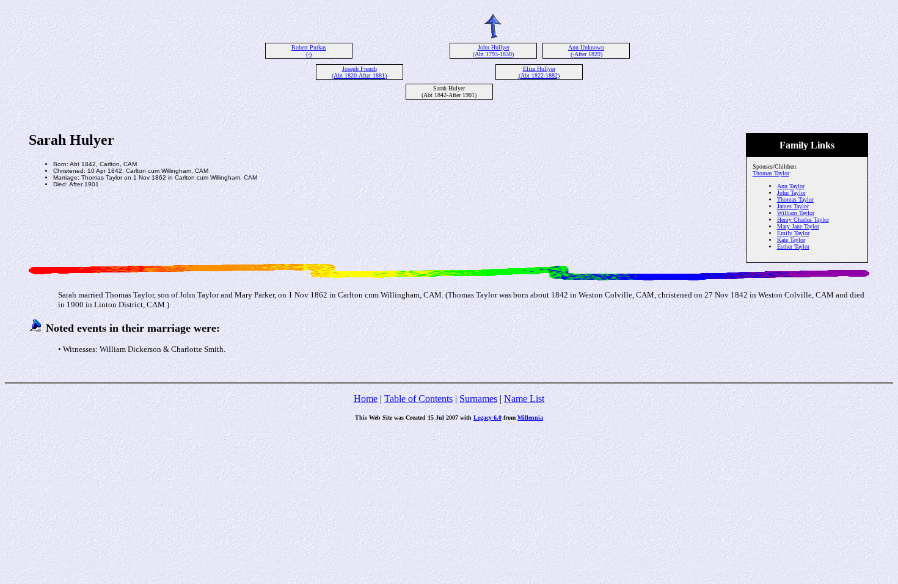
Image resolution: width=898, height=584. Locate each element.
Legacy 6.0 (487, 417)
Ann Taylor (791, 186)
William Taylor (795, 213)
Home (366, 398)
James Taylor (793, 206)
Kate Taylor (791, 239)
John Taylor (791, 192)
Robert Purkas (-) (308, 50)
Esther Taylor (793, 246)
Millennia (530, 417)
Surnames (478, 398)
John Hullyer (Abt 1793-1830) (493, 50)
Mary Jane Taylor (798, 226)
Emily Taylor (793, 233)
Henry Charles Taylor (803, 219)
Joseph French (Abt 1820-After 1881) (359, 72)
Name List (524, 398)
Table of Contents (418, 398)
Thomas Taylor (771, 173)
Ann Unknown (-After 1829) (586, 50)
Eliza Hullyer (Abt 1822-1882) (539, 72)
